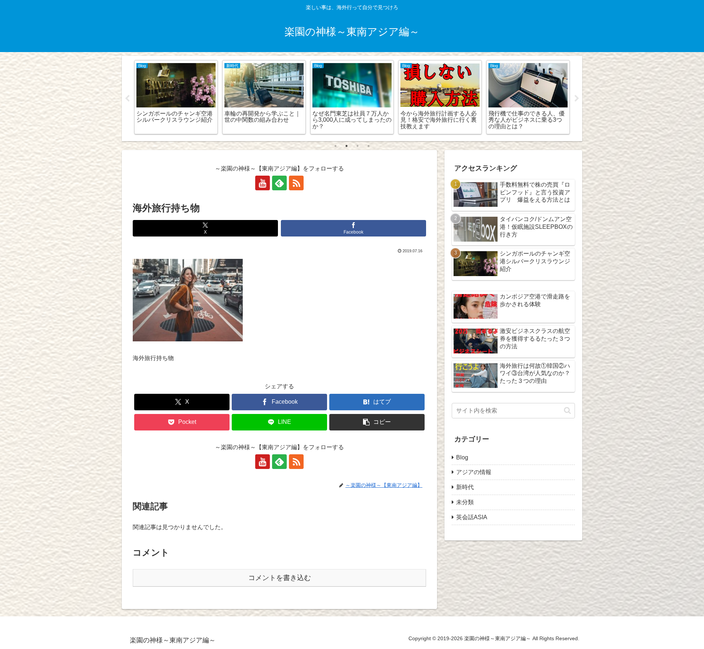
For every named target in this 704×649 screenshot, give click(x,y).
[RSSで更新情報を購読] (296, 183)
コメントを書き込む (279, 578)
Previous (127, 98)
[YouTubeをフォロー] (262, 183)
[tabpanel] (176, 97)
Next (576, 98)
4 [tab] (368, 146)
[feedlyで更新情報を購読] (279, 183)
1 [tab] (335, 146)
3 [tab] (357, 146)
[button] (377, 422)
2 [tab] (346, 146)
